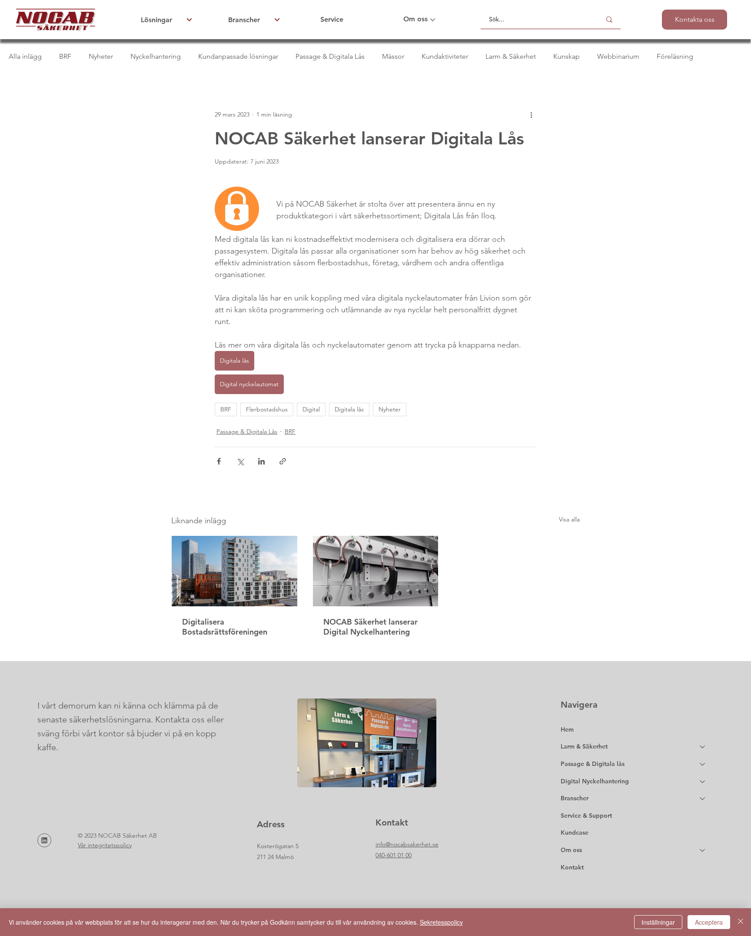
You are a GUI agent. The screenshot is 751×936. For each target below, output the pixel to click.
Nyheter (101, 56)
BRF (65, 56)
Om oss (571, 850)
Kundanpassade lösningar (238, 56)
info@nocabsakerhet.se (407, 844)
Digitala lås (349, 409)
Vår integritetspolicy (105, 845)
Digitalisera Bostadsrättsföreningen (224, 627)
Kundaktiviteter (445, 56)
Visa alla (569, 519)
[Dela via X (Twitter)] (240, 461)
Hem (567, 729)
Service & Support (586, 815)
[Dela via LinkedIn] (261, 461)
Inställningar (658, 922)
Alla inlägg (25, 56)
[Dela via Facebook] (219, 461)
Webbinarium (618, 56)
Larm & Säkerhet (510, 56)
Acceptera (709, 922)
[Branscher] (703, 798)
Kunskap (566, 56)
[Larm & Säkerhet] (703, 746)
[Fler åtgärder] (531, 114)
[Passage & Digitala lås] (703, 764)
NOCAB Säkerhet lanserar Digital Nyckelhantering (370, 627)
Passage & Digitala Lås (330, 56)
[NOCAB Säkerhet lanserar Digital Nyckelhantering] (376, 571)
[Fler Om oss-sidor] (432, 19)
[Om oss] (703, 850)
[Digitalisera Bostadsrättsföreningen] (234, 571)
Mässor (393, 56)
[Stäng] (740, 922)
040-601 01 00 (394, 855)
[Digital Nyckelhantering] (703, 781)
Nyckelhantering (155, 56)
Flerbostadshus (267, 409)
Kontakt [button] (572, 867)
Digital (311, 409)
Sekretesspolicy (441, 922)
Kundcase (574, 832)
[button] (694, 20)
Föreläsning (675, 56)
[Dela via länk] (283, 461)
